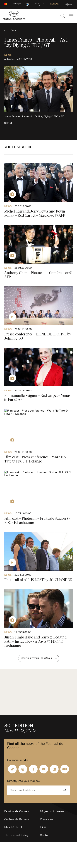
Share (8, 123)
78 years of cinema (52, 811)
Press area (47, 819)
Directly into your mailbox (23, 781)
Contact (45, 835)
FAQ (43, 827)
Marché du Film (14, 827)
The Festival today (16, 835)
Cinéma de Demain (16, 819)
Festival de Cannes (16, 811)
